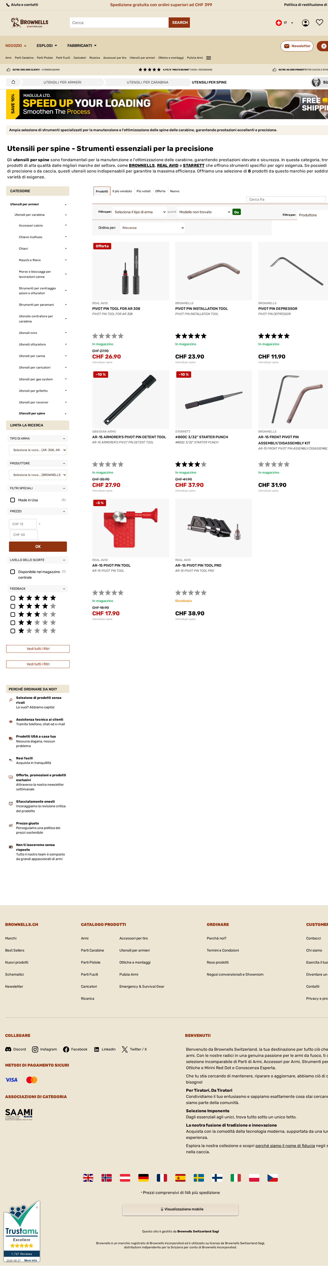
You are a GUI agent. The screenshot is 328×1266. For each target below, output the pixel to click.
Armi (8, 57)
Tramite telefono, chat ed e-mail (40, 724)
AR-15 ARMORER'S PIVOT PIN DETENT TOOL (129, 437)
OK (38, 546)
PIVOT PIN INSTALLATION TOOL (201, 309)
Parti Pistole (45, 57)
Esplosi (45, 45)
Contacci (313, 938)
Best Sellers (14, 950)
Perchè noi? (216, 938)
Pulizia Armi (195, 57)
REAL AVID (168, 165)
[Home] (12, 82)
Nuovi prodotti (16, 962)
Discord (19, 1049)
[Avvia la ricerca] (179, 22)
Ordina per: (107, 228)
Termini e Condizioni (223, 950)
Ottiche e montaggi (171, 57)
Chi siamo (314, 950)
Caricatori (80, 57)
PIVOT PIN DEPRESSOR (277, 309)
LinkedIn (109, 1049)
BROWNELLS (142, 165)
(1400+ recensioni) (187, 69)
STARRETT (194, 165)
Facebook (79, 1049)
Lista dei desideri (320, 22)
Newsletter (14, 986)
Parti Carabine (24, 57)
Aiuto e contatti (24, 5)
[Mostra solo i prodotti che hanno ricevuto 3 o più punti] (38, 614)
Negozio (13, 45)
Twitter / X (138, 1049)
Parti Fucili (63, 57)
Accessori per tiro (114, 57)
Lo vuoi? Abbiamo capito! (35, 707)
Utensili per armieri (142, 57)
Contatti (312, 986)
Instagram (48, 1049)
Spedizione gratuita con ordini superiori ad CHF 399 (161, 4)
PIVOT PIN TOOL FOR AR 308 (116, 309)
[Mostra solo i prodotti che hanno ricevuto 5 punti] (38, 597)
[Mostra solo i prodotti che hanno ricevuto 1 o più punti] (38, 630)
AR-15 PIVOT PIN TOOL (111, 565)
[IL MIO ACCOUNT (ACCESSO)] (307, 23)
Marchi (10, 938)
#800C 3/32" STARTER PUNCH (201, 437)
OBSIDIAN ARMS (104, 431)
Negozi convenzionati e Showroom (235, 974)
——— (209, 57)
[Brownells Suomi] (217, 1178)
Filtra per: (105, 211)
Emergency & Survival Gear (141, 986)
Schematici (14, 974)
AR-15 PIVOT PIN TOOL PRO (198, 565)
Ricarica (94, 57)
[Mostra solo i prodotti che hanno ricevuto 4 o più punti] (38, 606)
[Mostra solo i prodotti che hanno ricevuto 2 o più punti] (38, 622)
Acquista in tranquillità (33, 763)
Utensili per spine (102, 362)
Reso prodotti (218, 962)
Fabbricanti (79, 45)
